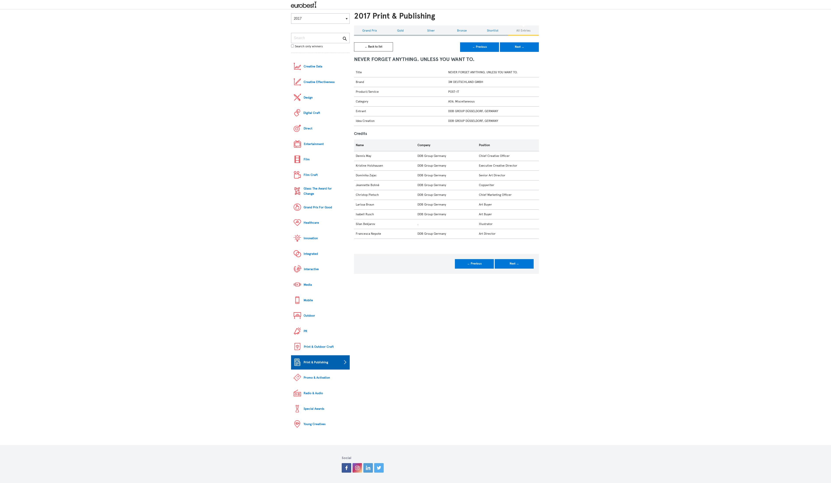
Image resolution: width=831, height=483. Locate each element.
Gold (400, 30)
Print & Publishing (316, 362)
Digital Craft (311, 113)
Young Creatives (314, 424)
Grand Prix (369, 30)
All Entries (523, 30)
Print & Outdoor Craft (319, 347)
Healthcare (311, 223)
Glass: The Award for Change (318, 191)
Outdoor (309, 315)
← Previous (479, 47)
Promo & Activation (317, 377)
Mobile (308, 300)
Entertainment (314, 144)
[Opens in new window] (346, 468)
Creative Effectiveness (319, 82)
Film (307, 159)
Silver (431, 30)
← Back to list (373, 46)
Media (308, 285)
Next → (519, 47)
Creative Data (313, 66)
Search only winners (309, 46)
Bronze (462, 30)
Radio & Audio (313, 393)
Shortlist (492, 30)
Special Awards (314, 409)
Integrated (311, 254)
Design (308, 97)
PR (305, 331)
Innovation (311, 238)
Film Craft (311, 175)
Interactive (311, 269)
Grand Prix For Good (318, 207)
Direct (308, 128)
